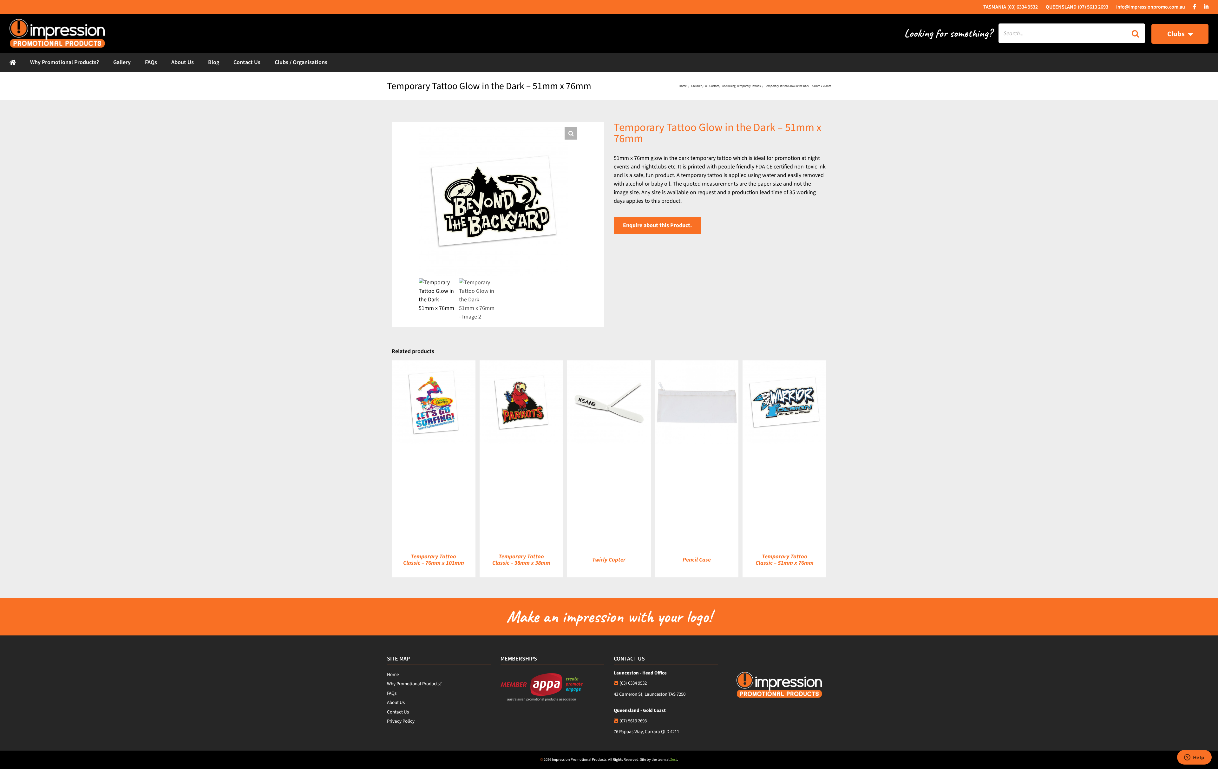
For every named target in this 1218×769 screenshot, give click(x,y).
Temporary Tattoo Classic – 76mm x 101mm (433, 560)
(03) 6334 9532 (633, 683)
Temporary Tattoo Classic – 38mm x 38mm (521, 560)
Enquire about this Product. (657, 225)
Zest (673, 759)
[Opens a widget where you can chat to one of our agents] (1194, 758)
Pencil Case (697, 560)
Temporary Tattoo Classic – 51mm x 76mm (785, 560)
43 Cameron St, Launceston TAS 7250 (649, 694)
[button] (571, 133)
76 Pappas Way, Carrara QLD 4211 (646, 731)
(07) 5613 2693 (633, 721)
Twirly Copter (608, 560)
